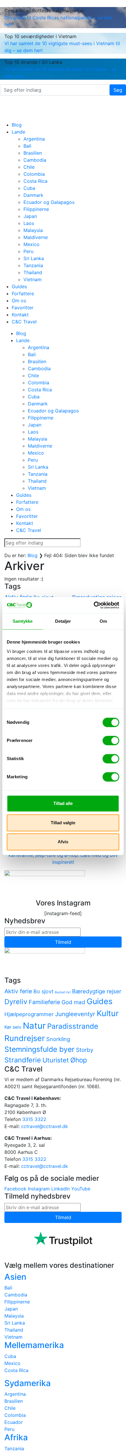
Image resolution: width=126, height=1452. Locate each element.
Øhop (78, 1060)
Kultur (108, 1013)
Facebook (15, 1189)
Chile (29, 167)
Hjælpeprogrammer (29, 1014)
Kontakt (20, 315)
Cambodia (34, 160)
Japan (30, 216)
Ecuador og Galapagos (48, 202)
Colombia (34, 174)
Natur (34, 1026)
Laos (28, 223)
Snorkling (58, 1039)
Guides (19, 286)
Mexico (31, 244)
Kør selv (12, 1027)
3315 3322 (34, 1119)
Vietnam (32, 279)
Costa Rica (35, 181)
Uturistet (55, 1060)
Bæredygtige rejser (96, 991)
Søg (117, 90)
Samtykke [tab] (23, 621)
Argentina (34, 139)
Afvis (63, 841)
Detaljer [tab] (63, 621)
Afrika (16, 1437)
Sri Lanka (33, 258)
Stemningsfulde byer (39, 1049)
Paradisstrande (72, 1026)
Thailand (32, 272)
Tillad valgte (63, 822)
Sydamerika (27, 1383)
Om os (19, 300)
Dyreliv (15, 1001)
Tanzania (33, 265)
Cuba (29, 188)
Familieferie (44, 1002)
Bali (27, 146)
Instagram (39, 1189)
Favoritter (22, 307)
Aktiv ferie (18, 991)
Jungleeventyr (75, 1014)
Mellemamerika (34, 1345)
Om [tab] (103, 621)
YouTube (80, 1189)
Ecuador (13, 1422)
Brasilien (32, 153)
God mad (73, 1002)
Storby (84, 1049)
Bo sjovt (43, 991)
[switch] (111, 740)
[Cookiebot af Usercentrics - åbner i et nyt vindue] (93, 605)
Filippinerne (36, 209)
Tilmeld (63, 942)
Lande (18, 132)
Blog (17, 125)
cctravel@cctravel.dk (44, 1126)
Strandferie (22, 1060)
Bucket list (63, 992)
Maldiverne (35, 237)
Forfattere (23, 293)
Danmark (33, 195)
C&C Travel (24, 322)
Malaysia (33, 230)
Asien (15, 1277)
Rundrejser (24, 1038)
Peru (28, 251)
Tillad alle (63, 803)
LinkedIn (60, 1189)
